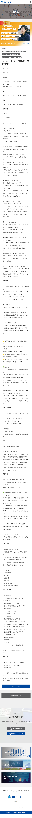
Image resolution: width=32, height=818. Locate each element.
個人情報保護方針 (19, 808)
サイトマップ (4, 808)
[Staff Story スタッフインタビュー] (16, 769)
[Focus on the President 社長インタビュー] (16, 782)
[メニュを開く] (30, 2)
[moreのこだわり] (16, 757)
